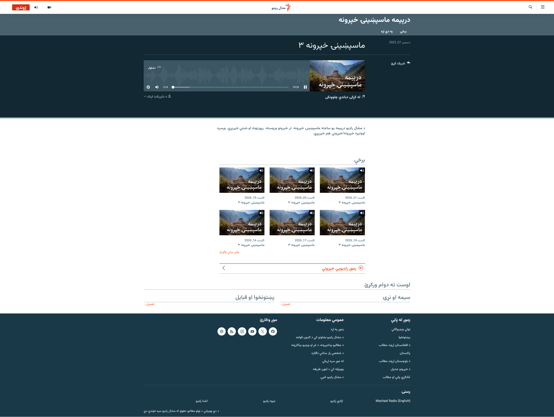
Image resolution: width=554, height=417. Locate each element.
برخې (403, 31)
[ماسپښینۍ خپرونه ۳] (342, 180)
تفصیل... (285, 304)
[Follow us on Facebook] (273, 331)
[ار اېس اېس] (232, 331)
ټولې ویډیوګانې (400, 329)
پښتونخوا (404, 337)
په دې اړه (387, 31)
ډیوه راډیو (269, 401)
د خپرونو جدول (400, 369)
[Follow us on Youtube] (252, 331)
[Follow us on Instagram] (242, 331)
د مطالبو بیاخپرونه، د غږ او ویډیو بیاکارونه (317, 345)
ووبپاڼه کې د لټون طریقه (328, 369)
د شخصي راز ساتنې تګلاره (327, 353)
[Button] (400, 64)
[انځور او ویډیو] (49, 7)
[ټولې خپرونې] (36, 7)
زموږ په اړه (337, 329)
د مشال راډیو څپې (332, 377)
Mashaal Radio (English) (393, 401)
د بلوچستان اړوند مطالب (394, 361)
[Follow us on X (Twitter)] (262, 331)
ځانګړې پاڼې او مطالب (396, 377)
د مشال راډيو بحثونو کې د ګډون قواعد (320, 337)
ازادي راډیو (336, 401)
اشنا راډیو (202, 401)
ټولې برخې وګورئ (229, 252)
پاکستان (405, 353)
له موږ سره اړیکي (333, 361)
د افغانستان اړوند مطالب (394, 345)
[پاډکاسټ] (221, 331)
